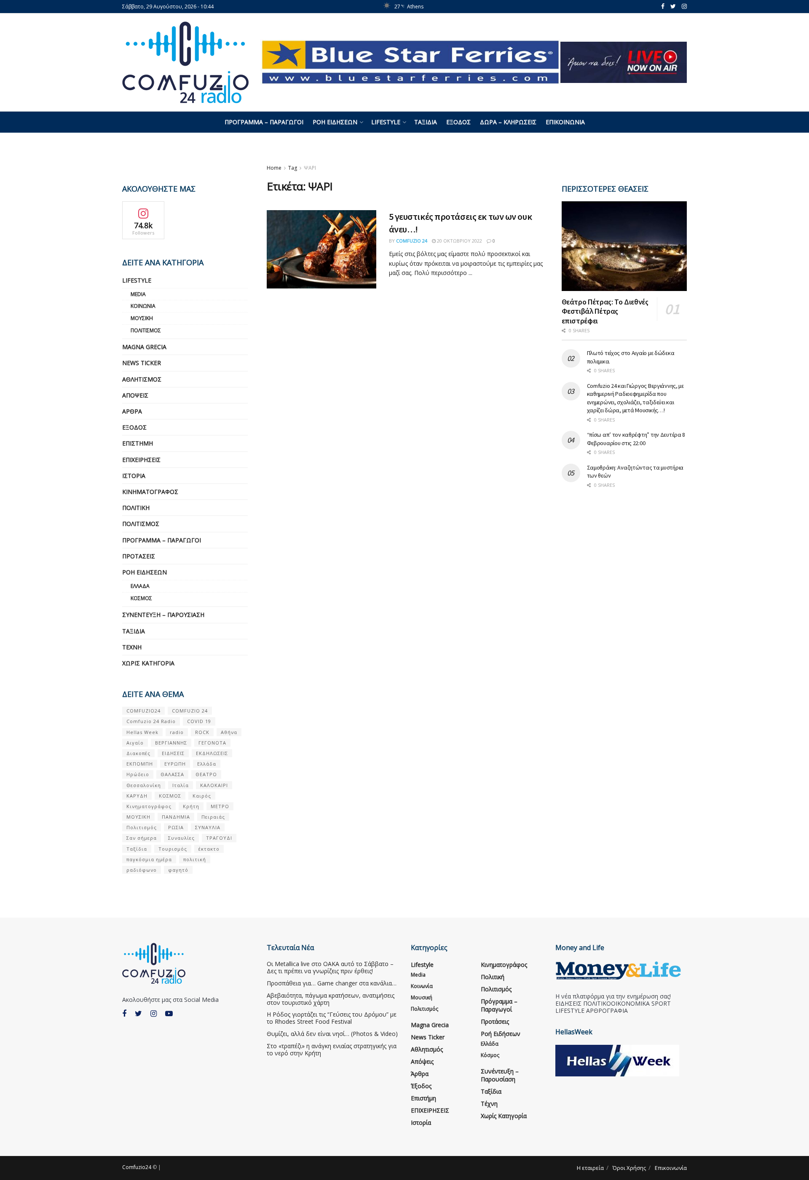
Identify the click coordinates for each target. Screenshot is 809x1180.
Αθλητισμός (141, 379)
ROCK (202, 732)
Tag (292, 167)
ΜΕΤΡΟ (220, 806)
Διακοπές (138, 753)
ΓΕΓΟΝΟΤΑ (212, 743)
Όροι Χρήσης (629, 1168)
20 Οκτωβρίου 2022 (459, 241)
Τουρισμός (172, 849)
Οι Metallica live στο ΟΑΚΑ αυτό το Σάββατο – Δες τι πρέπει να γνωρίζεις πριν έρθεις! (330, 967)
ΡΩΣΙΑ (176, 827)
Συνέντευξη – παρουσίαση (163, 615)
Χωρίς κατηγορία (148, 663)
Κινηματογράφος (150, 492)
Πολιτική (136, 508)
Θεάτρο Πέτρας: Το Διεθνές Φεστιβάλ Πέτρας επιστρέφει (605, 311)
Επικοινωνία (565, 122)
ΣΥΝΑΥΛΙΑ (207, 827)
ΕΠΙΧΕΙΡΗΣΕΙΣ (141, 460)
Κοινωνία (143, 306)
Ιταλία (180, 785)
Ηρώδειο (137, 774)
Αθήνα (229, 732)
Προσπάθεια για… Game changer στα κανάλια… (331, 983)
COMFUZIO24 (143, 710)
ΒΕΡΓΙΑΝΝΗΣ (171, 743)
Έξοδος (458, 122)
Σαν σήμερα (141, 838)
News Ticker (141, 363)
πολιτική (194, 859)
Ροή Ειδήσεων (335, 122)
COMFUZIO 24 (190, 710)
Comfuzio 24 (411, 241)
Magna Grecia (144, 347)
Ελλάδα (140, 586)
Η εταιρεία (590, 1168)
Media (138, 294)
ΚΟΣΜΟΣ (170, 796)
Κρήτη (191, 806)
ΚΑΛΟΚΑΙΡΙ (214, 785)
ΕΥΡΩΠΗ (175, 764)
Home (274, 167)
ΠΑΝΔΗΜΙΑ (176, 817)
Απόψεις (135, 395)
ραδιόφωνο (141, 870)
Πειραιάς (213, 817)
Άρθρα (132, 411)
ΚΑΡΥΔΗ (136, 796)
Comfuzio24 (136, 1167)
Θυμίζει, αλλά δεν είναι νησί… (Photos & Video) (332, 1034)
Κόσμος (141, 598)
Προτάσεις (138, 556)
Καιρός (202, 796)
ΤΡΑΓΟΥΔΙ (219, 838)
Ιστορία (133, 476)
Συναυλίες (181, 838)
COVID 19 (199, 721)
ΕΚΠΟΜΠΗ (139, 764)
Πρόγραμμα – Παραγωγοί (264, 122)
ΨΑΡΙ (310, 167)
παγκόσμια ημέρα (149, 859)
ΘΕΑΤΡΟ (206, 774)
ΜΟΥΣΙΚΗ (138, 817)
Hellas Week (142, 732)
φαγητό (178, 870)
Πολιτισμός (146, 330)
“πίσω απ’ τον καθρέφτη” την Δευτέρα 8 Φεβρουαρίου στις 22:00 (636, 439)
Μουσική (142, 318)
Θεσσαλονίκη (143, 785)
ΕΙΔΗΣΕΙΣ (173, 753)
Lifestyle (385, 122)
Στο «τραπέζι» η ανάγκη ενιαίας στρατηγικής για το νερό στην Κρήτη (331, 1049)
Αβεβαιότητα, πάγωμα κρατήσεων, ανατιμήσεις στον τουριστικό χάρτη (330, 998)
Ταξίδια (425, 122)
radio (177, 732)
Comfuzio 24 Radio (151, 721)
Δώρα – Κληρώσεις (508, 122)
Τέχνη (132, 647)
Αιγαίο (135, 743)
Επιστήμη (137, 443)
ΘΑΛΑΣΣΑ (172, 774)
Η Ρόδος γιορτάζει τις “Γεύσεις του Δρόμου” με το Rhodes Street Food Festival (331, 1017)
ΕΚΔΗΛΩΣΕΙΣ (212, 753)
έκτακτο (209, 849)
